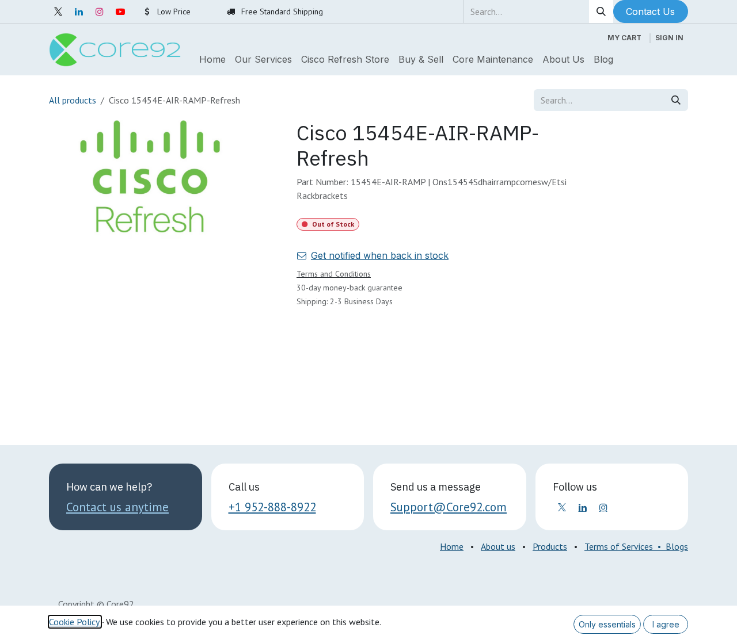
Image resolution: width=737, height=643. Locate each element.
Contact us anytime (117, 507)
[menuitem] (212, 59)
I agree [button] (665, 624)
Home (452, 546)
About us (498, 546)
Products (550, 546)
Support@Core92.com (448, 507)
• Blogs (670, 546)
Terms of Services (618, 546)
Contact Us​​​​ (650, 11)
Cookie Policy (75, 621)
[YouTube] (120, 11)
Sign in (669, 37)
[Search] (601, 11)
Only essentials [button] (607, 624)
